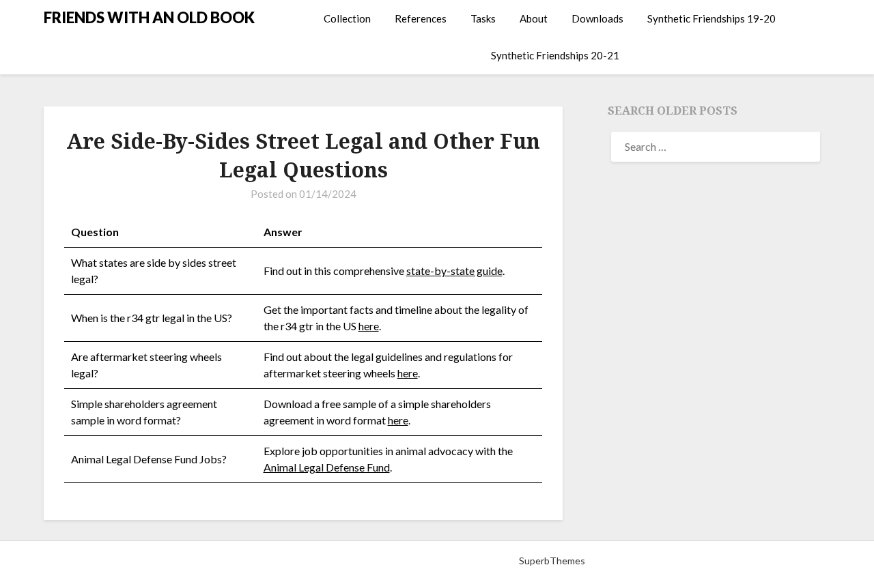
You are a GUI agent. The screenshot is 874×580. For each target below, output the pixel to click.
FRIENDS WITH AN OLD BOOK (149, 17)
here (368, 325)
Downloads (597, 18)
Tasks (483, 18)
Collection (347, 18)
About (534, 18)
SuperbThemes (552, 560)
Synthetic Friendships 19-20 (711, 18)
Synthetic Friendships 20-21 (555, 55)
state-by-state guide (454, 270)
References (421, 18)
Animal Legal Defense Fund (327, 467)
